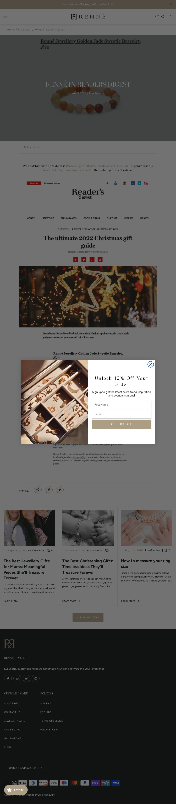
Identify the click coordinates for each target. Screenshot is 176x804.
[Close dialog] (151, 364)
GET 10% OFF (121, 424)
